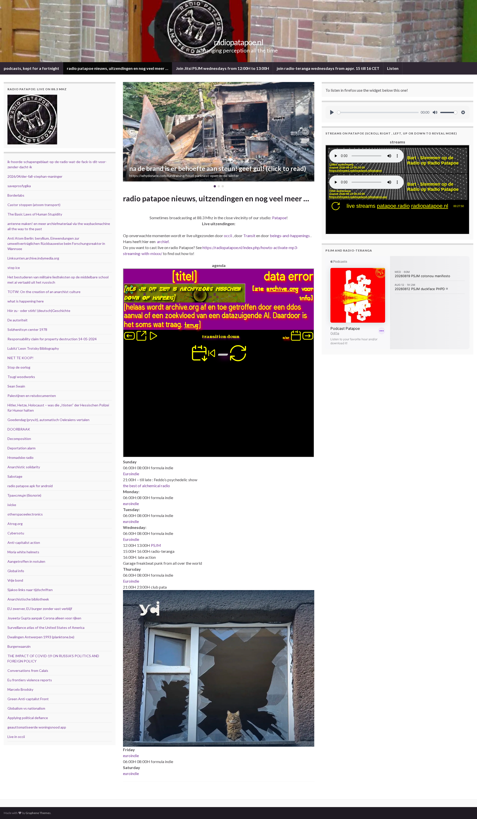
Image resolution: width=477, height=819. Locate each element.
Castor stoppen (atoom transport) (33, 205)
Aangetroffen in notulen (26, 561)
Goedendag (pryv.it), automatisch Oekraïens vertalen (48, 420)
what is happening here (25, 301)
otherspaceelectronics (25, 514)
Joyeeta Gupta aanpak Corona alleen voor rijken (44, 618)
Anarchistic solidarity (23, 467)
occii (228, 235)
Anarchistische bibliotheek (28, 599)
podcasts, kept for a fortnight (31, 68)
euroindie (131, 503)
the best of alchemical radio (146, 485)
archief (163, 241)
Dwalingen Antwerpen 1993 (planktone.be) (40, 637)
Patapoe (279, 217)
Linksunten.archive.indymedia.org (33, 258)
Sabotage (14, 476)
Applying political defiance (27, 718)
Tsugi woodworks (21, 377)
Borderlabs (15, 195)
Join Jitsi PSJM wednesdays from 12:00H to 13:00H (222, 68)
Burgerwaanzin (19, 646)
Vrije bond (15, 580)
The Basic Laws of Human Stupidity (34, 214)
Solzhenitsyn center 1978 (27, 329)
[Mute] (435, 112)
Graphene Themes (38, 813)
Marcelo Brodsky (20, 689)
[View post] (218, 131)
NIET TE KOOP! (20, 358)
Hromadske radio (20, 457)
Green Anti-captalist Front (28, 699)
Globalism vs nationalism (26, 708)
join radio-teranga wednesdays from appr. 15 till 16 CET (328, 68)
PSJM (156, 545)
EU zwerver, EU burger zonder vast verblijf (39, 608)
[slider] (378, 112)
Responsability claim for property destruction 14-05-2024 (52, 339)
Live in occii (16, 736)
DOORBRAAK (18, 429)
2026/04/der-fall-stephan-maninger (34, 176)
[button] (131, 131)
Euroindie (131, 473)
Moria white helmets (23, 552)
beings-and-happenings (290, 235)
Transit (249, 235)
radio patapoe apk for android (30, 486)
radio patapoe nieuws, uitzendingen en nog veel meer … (117, 68)
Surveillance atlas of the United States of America (45, 627)
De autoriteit (17, 320)
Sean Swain (16, 386)
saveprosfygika (19, 186)
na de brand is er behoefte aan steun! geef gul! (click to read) (217, 168)
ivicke (11, 505)
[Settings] (463, 112)
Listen (392, 68)
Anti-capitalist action (23, 542)
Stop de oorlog (18, 367)
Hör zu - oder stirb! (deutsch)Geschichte (38, 310)
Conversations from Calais (27, 670)
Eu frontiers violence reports (29, 680)
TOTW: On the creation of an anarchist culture (43, 292)
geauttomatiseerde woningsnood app (36, 727)
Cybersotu (15, 533)
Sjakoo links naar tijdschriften (30, 590)
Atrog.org (15, 523)
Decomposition (19, 438)
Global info (15, 571)
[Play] (332, 112)
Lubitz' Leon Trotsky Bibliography (33, 348)
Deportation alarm (21, 448)
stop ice (13, 267)
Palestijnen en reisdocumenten (31, 395)
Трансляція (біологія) (24, 495)
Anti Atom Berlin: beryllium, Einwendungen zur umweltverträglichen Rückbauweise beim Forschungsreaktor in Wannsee (56, 243)
